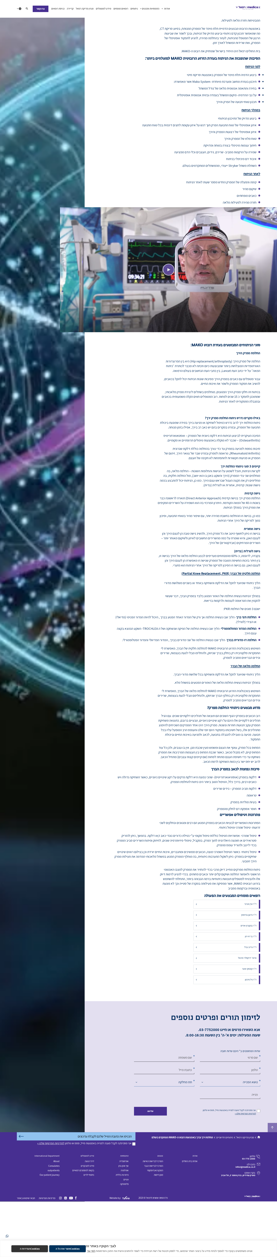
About (56, 1211)
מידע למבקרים (87, 1216)
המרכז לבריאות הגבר (153, 1216)
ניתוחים (134, 8)
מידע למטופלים (103, 8)
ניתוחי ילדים (89, 1225)
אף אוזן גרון (123, 1216)
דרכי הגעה (89, 1211)
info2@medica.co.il (245, 1217)
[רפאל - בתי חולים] (247, 8)
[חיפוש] (26, 9)
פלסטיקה (124, 1234)
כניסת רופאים (58, 8)
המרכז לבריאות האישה (153, 1211)
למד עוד (91, 1251)
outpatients (53, 1220)
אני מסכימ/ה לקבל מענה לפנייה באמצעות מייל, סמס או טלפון (229, 1160)
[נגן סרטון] (168, 320)
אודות (167, 8)
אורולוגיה (125, 1220)
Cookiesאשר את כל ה (68, 1248)
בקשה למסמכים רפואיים (83, 1220)
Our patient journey (49, 1225)
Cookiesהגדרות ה (30, 1248)
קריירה (70, 8)
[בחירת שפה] (19, 9)
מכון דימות (158, 1225)
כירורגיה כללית (122, 1225)
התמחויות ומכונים (150, 8)
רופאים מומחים (120, 8)
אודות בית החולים (189, 1211)
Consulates (53, 1216)
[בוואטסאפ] (7, 1236)
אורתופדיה (124, 1211)
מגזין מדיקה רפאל (85, 8)
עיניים (126, 1229)
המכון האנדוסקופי (155, 1220)
